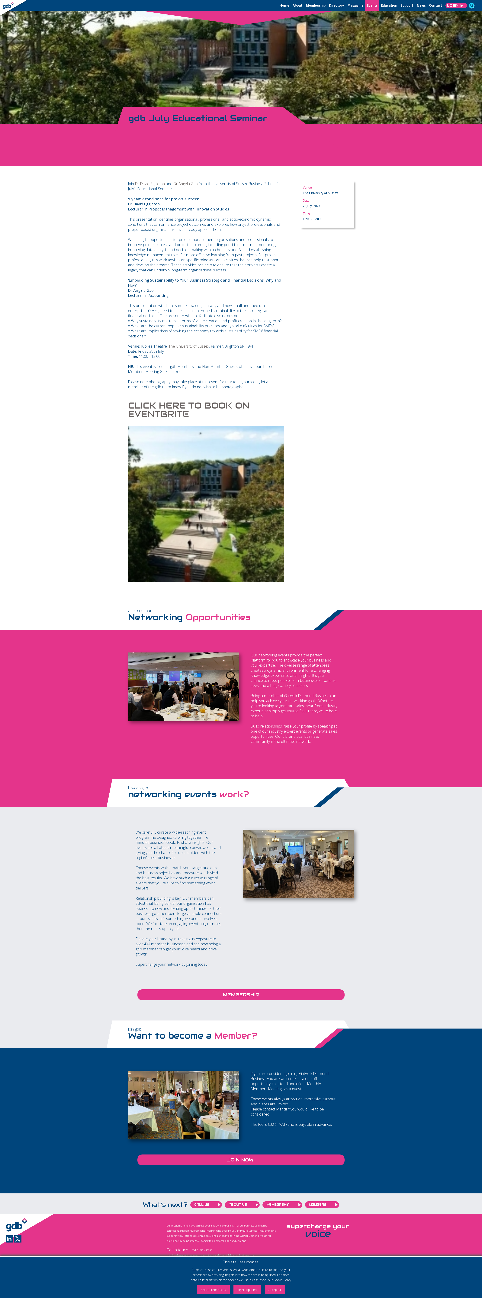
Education (389, 5)
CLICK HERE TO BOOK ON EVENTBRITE (188, 409)
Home (284, 5)
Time (306, 213)
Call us (201, 1205)
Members (317, 1205)
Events (372, 5)
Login (452, 5)
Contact (435, 5)
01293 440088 (204, 1250)
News (421, 5)
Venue (307, 187)
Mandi (281, 1109)
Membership (316, 5)
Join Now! (241, 1160)
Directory (336, 5)
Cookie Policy (282, 1280)
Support (407, 5)
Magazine (355, 5)
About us (238, 1205)
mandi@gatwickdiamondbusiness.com (234, 1255)
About (297, 5)
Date (306, 200)
